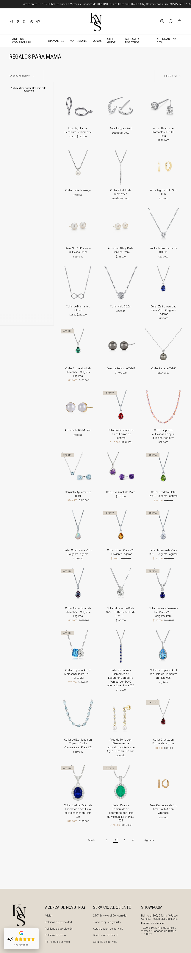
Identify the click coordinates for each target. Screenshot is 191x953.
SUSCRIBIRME (133, 532)
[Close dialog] (165, 407)
